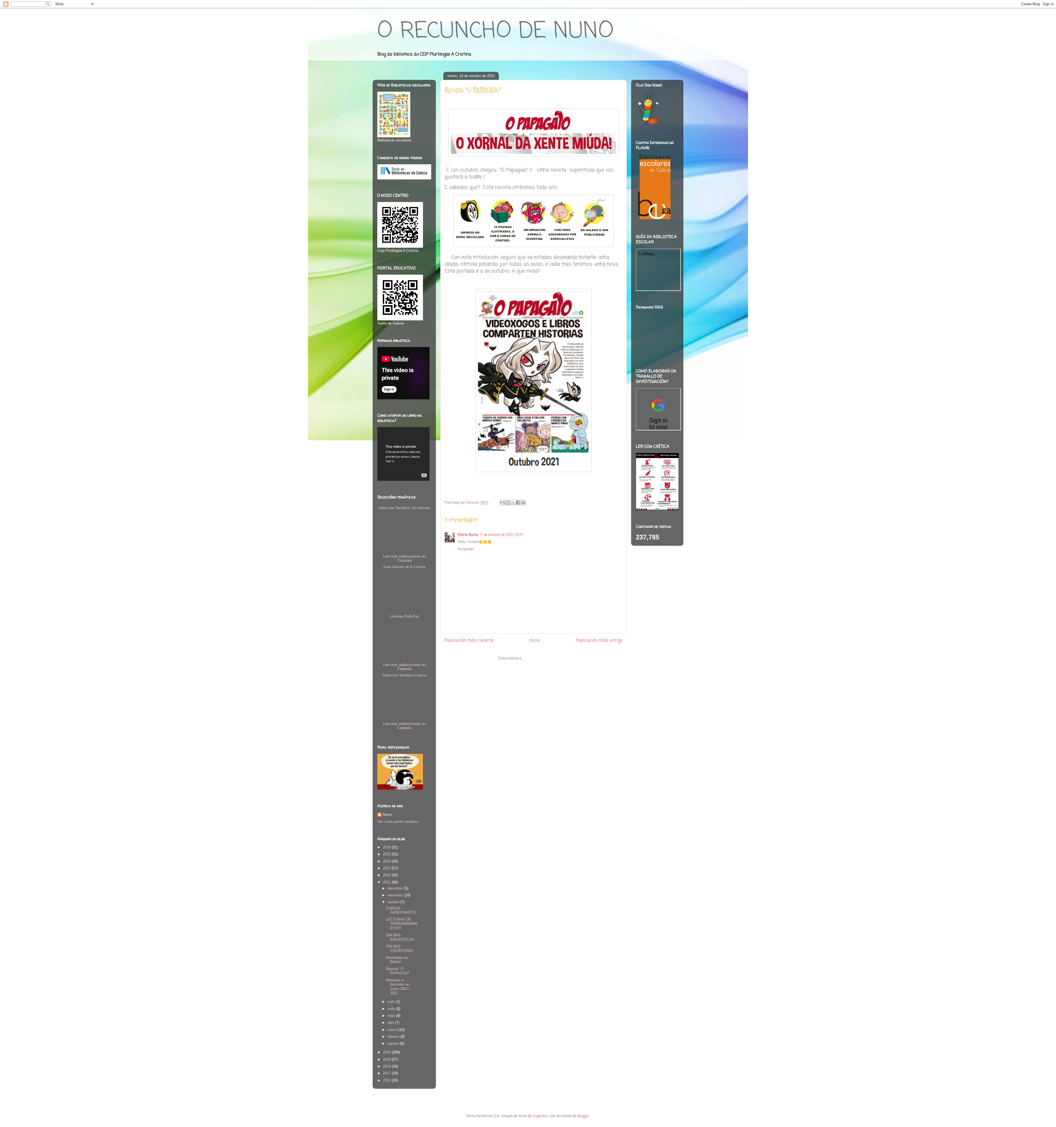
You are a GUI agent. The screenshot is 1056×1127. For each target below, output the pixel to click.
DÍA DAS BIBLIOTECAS (400, 937)
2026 (387, 847)
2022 (387, 875)
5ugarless (540, 1116)
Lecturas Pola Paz (404, 616)
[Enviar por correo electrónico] (502, 502)
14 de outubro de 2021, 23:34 (501, 534)
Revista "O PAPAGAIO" (398, 971)
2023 (387, 868)
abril (391, 1022)
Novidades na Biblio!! (397, 960)
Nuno (387, 814)
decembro (395, 888)
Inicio (535, 640)
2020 (387, 1052)
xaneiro (393, 1043)
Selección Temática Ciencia (404, 675)
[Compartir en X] (513, 502)
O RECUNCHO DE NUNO (495, 31)
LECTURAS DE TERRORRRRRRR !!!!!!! (401, 923)
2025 (387, 854)
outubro (393, 902)
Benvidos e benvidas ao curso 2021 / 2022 (398, 986)
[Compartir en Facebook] (518, 502)
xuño (391, 1009)
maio (391, 1016)
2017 (387, 1073)
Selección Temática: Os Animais (404, 508)
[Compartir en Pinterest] (523, 502)
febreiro (393, 1037)
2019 (387, 1059)
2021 (387, 882)
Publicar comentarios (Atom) (546, 658)
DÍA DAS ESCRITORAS (400, 948)
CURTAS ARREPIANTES (401, 910)
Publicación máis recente (469, 640)
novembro (395, 895)
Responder (466, 549)
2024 (387, 861)
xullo (391, 1002)
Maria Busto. (468, 534)
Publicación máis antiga (599, 640)
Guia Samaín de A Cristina (404, 567)
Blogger (583, 1116)
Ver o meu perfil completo (397, 822)
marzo (392, 1030)
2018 (387, 1066)
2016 (387, 1080)
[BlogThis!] (507, 502)
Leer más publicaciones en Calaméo (404, 558)
